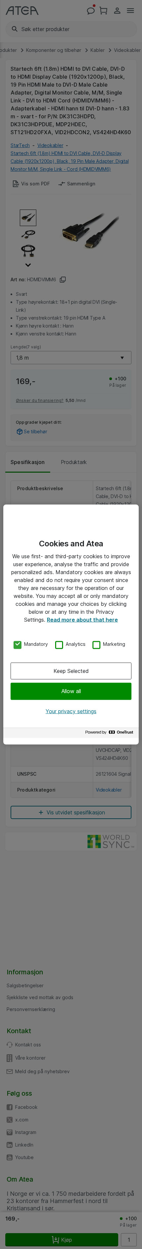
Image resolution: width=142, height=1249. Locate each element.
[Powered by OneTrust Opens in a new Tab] (110, 734)
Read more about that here (82, 619)
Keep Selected (71, 671)
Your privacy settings (71, 711)
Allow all (71, 691)
